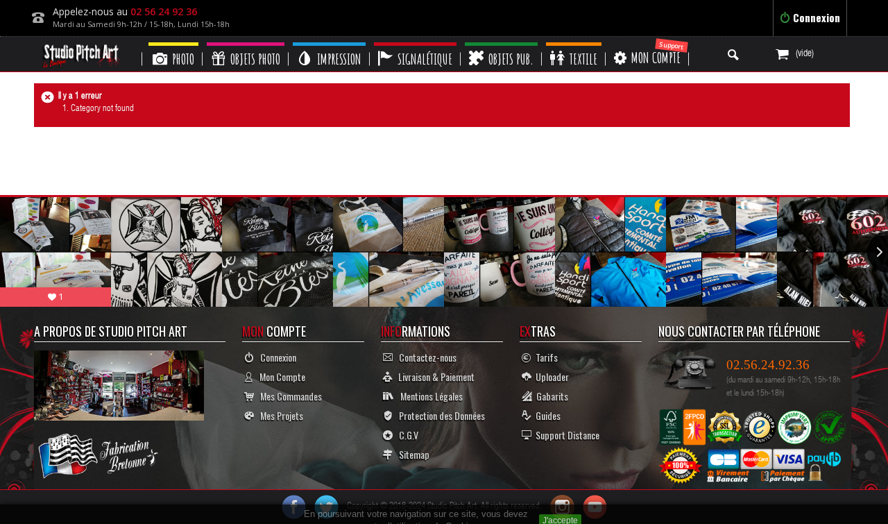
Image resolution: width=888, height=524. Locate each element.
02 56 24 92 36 (163, 11)
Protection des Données (439, 415)
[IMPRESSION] (329, 44)
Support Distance (565, 435)
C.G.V (405, 435)
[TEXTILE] (573, 44)
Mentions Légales (428, 396)
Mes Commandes (288, 396)
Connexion (815, 17)
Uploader (550, 376)
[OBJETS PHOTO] (245, 44)
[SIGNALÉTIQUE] (415, 44)
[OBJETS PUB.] (501, 44)
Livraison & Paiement (433, 376)
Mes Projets (278, 415)
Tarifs (544, 357)
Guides (546, 415)
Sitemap (411, 454)
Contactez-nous (424, 357)
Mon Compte (279, 376)
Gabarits (550, 396)
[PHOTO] (173, 44)
